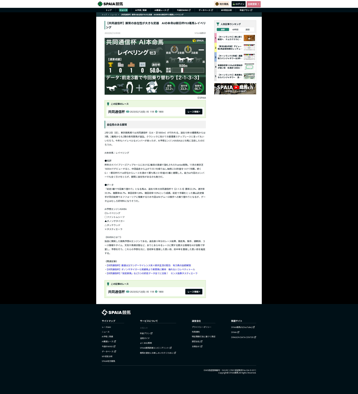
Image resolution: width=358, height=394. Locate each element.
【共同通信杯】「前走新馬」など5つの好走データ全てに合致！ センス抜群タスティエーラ (152, 273)
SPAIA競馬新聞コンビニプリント (154, 348)
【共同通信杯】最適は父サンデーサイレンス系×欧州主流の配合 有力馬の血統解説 (149, 265)
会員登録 (252, 4)
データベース (204, 10)
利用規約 (196, 332)
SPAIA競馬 (233, 372)
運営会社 (196, 341)
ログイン (239, 4)
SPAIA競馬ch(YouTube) (241, 327)
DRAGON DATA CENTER (242, 337)
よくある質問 (146, 343)
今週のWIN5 (182, 10)
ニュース (123, 10)
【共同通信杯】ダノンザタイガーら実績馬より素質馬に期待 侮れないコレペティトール (151, 269)
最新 (223, 29)
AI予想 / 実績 (141, 10)
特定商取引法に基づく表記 (203, 336)
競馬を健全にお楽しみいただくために (156, 353)
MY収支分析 (226, 10)
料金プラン (245, 10)
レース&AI (106, 327)
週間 (247, 29)
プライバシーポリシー (201, 327)
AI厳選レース (160, 10)
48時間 (235, 29)
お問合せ (196, 346)
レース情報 (193, 111)
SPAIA (234, 332)
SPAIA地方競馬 (108, 361)
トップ (109, 10)
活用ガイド (145, 338)
